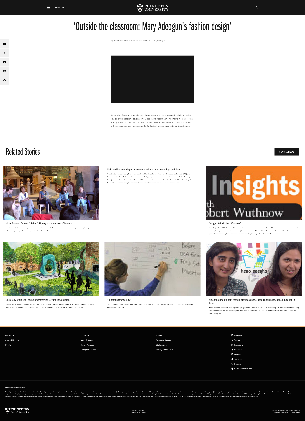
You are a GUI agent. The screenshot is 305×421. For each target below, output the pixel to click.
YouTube (237, 359)
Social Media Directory (243, 368)
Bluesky (237, 364)
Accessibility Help (12, 340)
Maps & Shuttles (87, 340)
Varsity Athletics (87, 345)
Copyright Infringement (281, 412)
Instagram (238, 345)
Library (159, 335)
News (57, 7)
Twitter (237, 340)
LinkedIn (237, 354)
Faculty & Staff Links (164, 349)
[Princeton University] (17, 411)
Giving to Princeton (88, 349)
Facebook (238, 335)
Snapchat (238, 349)
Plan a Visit (85, 335)
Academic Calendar (164, 340)
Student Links (161, 345)
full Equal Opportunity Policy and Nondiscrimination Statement (239, 396)
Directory (8, 345)
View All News (286, 152)
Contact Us (9, 335)
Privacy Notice (295, 412)
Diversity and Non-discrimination (15, 387)
